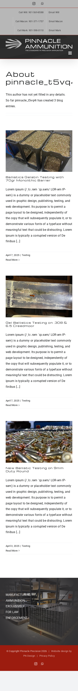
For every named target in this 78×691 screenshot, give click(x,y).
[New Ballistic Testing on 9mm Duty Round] (39, 442)
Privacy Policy (47, 655)
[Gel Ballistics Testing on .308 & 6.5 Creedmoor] (39, 296)
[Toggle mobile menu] (70, 53)
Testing (26, 255)
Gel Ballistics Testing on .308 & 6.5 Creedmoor (36, 324)
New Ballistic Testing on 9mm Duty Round (35, 469)
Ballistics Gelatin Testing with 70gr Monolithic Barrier (35, 178)
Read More (12, 259)
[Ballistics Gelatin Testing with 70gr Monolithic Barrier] (39, 151)
